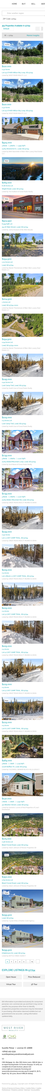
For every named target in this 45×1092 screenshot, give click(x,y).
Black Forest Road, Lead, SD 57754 (15, 845)
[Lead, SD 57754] (22, 245)
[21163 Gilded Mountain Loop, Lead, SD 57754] (22, 441)
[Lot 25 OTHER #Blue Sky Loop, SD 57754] (22, 90)
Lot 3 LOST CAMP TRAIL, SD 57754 (15, 614)
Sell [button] (33, 4)
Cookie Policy (30, 1088)
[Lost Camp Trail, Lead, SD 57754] (22, 365)
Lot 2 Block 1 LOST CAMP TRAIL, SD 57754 (18, 576)
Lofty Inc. (14, 1084)
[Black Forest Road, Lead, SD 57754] (22, 824)
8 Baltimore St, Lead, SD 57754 (13, 953)
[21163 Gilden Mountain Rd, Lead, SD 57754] (22, 479)
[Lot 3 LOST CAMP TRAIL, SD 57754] (22, 594)
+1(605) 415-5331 (9, 1051)
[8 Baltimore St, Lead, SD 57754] (22, 936)
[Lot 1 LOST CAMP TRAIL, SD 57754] (22, 517)
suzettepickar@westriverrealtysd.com (18, 1054)
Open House (11, 977)
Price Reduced (34, 977)
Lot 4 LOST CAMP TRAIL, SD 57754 (15, 652)
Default (6, 29)
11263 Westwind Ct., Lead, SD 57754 (15, 149)
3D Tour (34, 984)
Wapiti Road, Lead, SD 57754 (12, 189)
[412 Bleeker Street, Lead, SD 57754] (22, 784)
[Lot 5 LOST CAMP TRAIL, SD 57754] (22, 670)
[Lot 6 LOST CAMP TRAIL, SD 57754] (22, 708)
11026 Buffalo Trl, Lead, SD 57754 (14, 767)
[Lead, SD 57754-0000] (22, 285)
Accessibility (35, 1090)
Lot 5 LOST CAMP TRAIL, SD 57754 (15, 690)
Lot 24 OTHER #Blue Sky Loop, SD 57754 (17, 72)
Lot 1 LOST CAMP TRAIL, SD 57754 (15, 538)
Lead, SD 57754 (7, 265)
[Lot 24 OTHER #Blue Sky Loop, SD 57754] (22, 52)
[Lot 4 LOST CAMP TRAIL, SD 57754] (22, 632)
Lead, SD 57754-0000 (10, 305)
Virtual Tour (11, 984)
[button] (5, 13)
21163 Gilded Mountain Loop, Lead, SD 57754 (19, 462)
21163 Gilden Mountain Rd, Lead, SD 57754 (18, 500)
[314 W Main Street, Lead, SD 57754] (22, 206)
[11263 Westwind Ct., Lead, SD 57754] (22, 128)
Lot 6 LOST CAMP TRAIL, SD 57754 (15, 728)
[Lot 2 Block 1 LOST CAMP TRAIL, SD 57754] (22, 556)
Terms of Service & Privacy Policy (13, 1088)
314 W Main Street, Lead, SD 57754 (15, 227)
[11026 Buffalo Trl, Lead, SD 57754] (22, 746)
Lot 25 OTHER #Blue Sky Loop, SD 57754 (17, 111)
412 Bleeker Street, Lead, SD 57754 (15, 805)
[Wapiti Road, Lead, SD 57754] (22, 168)
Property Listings (17, 1090)
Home (14, 4)
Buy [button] (24, 4)
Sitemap (27, 1090)
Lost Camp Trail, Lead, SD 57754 (14, 385)
